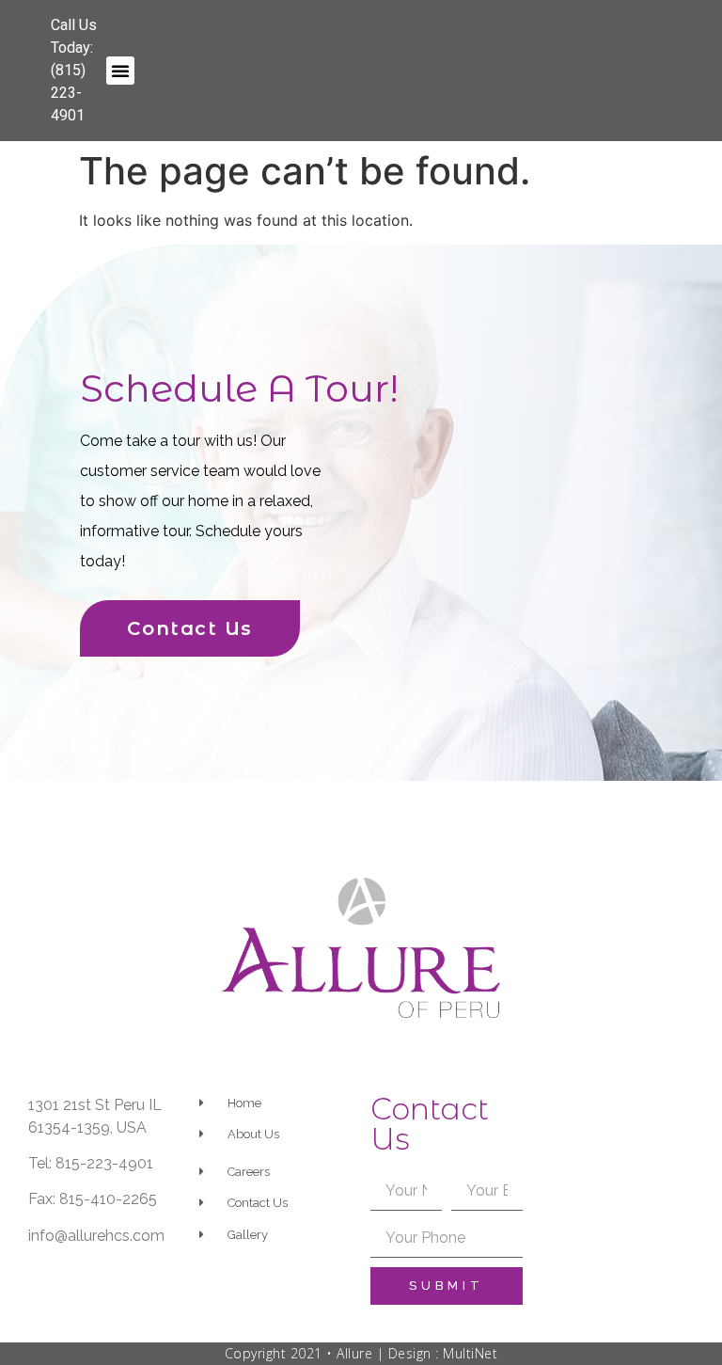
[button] (120, 70)
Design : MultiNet (443, 1353)
